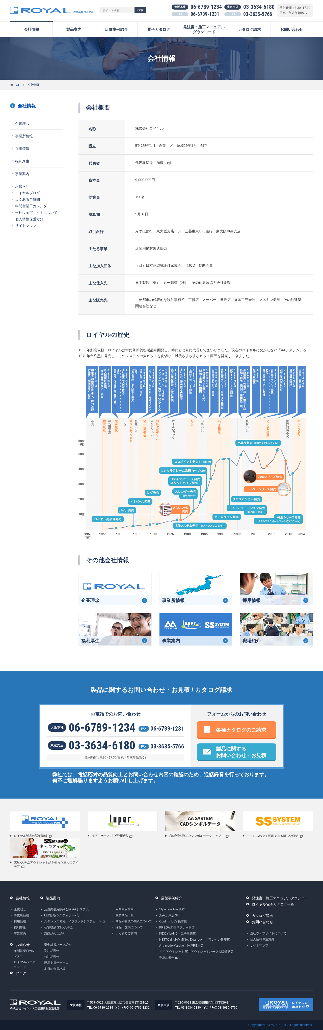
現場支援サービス (56, 963)
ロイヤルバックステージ (24, 964)
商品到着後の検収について (134, 921)
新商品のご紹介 (54, 933)
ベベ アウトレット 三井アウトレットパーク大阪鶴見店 (196, 951)
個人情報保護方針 (29, 219)
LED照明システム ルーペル (62, 915)
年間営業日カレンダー (32, 206)
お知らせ (22, 186)
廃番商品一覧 (125, 915)
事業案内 (22, 174)
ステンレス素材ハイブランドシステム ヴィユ (74, 921)
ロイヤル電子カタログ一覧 (273, 904)
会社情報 (31, 29)
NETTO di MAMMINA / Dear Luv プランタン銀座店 (194, 939)
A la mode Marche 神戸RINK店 (181, 945)
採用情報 (22, 149)
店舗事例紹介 (116, 29)
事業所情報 (24, 136)
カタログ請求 (249, 29)
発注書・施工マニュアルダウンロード (204, 29)
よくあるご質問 (27, 199)
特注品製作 (51, 956)
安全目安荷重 (125, 909)
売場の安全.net (169, 957)
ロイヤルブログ (27, 193)
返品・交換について (129, 927)
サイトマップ (25, 226)
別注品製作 (51, 950)
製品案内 (74, 29)
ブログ (21, 973)
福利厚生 (22, 161)
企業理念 (22, 123)
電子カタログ (158, 29)
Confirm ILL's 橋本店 (173, 921)
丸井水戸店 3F (169, 915)
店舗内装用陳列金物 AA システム (66, 909)
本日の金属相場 (54, 969)
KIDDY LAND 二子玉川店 (177, 933)
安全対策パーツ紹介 (57, 944)
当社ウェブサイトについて (36, 213)
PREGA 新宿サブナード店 (177, 927)
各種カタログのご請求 (241, 730)
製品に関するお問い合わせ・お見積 (241, 752)
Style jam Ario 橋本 (172, 909)
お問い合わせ (291, 29)
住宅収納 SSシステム (58, 927)
